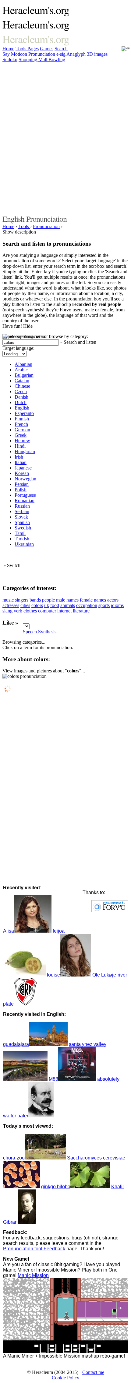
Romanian (24, 500)
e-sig (61, 54)
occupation (86, 605)
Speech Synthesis (39, 631)
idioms (117, 605)
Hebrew (22, 440)
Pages (33, 48)
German (22, 429)
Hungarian (25, 451)
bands (35, 599)
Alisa (8, 931)
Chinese (22, 386)
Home (8, 48)
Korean (22, 473)
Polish (21, 489)
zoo (21, 1157)
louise (53, 974)
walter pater (15, 1115)
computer (47, 610)
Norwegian (25, 478)
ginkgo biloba (55, 1186)
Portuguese (25, 495)
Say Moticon (14, 54)
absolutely (108, 1079)
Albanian (23, 364)
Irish (19, 456)
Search (61, 48)
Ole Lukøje (104, 974)
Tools (21, 48)
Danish (21, 397)
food (54, 605)
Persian (22, 484)
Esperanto (24, 413)
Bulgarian (24, 375)
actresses (10, 605)
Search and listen (80, 342)
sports (104, 605)
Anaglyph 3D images (87, 54)
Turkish (22, 538)
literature (81, 610)
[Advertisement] (65, 137)
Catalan (22, 380)
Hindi (20, 446)
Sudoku (9, 59)
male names (67, 599)
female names (93, 599)
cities (25, 605)
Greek (21, 435)
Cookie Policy (65, 1377)
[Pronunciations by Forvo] (109, 910)
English (22, 407)
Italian (21, 462)
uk (46, 605)
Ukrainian (24, 544)
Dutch (21, 402)
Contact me (93, 1372)
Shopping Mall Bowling (42, 59)
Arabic (21, 369)
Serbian (22, 511)
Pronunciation (41, 54)
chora (9, 1157)
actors (113, 599)
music (8, 599)
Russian (22, 506)
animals (67, 605)
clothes (30, 610)
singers (21, 599)
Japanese (23, 467)
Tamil (20, 533)
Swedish (23, 527)
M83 (53, 1079)
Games (46, 48)
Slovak (21, 516)
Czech (21, 391)
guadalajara (16, 1044)
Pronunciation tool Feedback (34, 1248)
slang (7, 610)
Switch (13, 565)
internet (64, 610)
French (21, 424)
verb (18, 610)
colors (37, 605)
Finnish (22, 418)
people (48, 599)
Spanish (22, 522)
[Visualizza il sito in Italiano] (121, 50)
